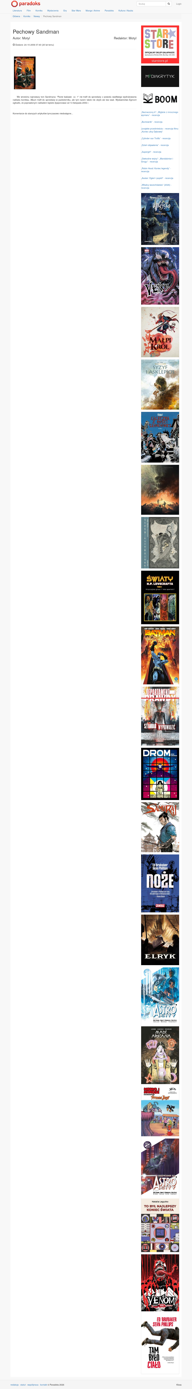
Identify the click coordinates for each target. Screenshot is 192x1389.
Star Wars (76, 10)
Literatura (17, 10)
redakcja (14, 1384)
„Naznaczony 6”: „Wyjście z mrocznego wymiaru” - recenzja (159, 114)
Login (179, 3)
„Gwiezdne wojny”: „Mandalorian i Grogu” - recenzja (157, 160)
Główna (16, 16)
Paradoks (109, 10)
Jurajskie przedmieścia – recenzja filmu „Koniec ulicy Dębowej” (159, 130)
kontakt (43, 1384)
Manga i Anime (93, 10)
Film (29, 10)
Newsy (37, 16)
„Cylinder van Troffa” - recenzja (156, 138)
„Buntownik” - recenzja (151, 121)
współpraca (32, 1384)
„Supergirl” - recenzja (151, 151)
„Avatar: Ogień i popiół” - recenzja (157, 178)
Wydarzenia (52, 10)
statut (23, 1384)
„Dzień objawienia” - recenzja (155, 145)
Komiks (39, 10)
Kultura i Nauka (125, 10)
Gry (65, 10)
